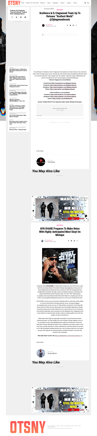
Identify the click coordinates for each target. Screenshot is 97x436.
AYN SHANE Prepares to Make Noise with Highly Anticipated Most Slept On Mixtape (18, 71)
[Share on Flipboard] (21, 17)
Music (62, 3)
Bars (17, 127)
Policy (75, 3)
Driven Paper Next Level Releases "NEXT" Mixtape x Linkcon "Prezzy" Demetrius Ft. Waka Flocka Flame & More (17, 78)
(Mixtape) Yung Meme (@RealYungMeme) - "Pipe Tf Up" (17, 100)
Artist (14, 127)
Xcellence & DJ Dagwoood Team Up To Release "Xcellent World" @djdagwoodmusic (18, 12)
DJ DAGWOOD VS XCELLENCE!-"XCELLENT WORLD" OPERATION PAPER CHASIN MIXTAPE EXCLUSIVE (66, 118)
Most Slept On (69, 288)
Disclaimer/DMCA (49, 9)
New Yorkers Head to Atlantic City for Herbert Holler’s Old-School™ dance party (18, 123)
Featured (11, 75)
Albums (43, 3)
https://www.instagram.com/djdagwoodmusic (63, 87)
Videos (69, 3)
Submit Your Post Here (32, 3)
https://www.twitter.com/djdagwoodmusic (62, 89)
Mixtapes (55, 3)
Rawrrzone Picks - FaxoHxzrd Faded (17, 129)
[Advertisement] (18, 43)
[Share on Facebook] (12, 17)
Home (22, 3)
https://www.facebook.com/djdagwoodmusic (63, 85)
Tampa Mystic (49, 240)
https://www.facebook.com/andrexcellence (63, 94)
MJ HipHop (48, 434)
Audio (10, 83)
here (80, 102)
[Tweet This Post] (16, 17)
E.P (18, 127)
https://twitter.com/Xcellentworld (62, 98)
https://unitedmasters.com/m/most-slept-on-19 (68, 335)
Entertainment (22, 127)
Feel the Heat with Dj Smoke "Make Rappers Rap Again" (17, 116)
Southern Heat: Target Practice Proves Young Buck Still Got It (18, 86)
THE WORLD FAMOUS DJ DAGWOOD (41, 118)
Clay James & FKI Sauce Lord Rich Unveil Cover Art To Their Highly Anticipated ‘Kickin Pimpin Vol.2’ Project (17, 107)
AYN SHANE (49, 286)
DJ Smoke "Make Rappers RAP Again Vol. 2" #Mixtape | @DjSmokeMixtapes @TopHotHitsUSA (18, 94)
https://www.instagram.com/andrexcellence (63, 96)
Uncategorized (12, 90)
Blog (49, 3)
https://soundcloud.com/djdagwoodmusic (63, 83)
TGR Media (49, 24)
